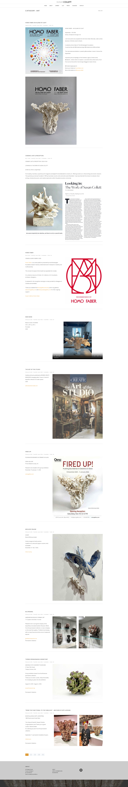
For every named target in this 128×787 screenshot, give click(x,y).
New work (28, 317)
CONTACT (82, 5)
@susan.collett (79, 70)
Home (99, 10)
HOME (45, 5)
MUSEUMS (74, 5)
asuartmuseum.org (30, 688)
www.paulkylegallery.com (45, 289)
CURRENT (57, 5)
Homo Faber (28, 262)
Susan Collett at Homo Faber (32, 296)
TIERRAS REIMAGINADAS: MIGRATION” (36, 659)
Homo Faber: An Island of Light (35, 22)
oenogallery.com (29, 474)
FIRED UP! (28, 451)
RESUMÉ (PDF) (55, 772)
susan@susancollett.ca (32, 774)
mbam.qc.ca (28, 739)
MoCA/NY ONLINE (30, 529)
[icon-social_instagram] (80, 770)
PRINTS (68, 5)
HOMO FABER (29, 252)
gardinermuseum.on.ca (31, 638)
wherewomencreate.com (31, 385)
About (51, 5)
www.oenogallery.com (30, 289)
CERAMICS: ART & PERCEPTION (34, 155)
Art (101, 10)
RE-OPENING (29, 611)
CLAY (63, 5)
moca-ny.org (28, 552)
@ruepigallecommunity (43, 287)
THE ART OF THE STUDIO (32, 369)
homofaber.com (79, 68)
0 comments (45, 25)
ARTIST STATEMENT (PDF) (57, 771)
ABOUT (53, 769)
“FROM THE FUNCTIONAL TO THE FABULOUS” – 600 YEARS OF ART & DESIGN (47, 710)
